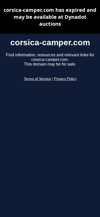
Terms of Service (37, 79)
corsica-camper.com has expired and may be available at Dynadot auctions (50, 16)
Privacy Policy (65, 79)
